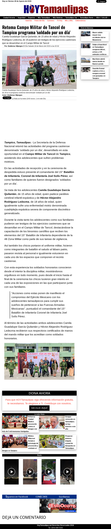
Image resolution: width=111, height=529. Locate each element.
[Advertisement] (39, 119)
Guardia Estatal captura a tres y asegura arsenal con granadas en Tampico (98, 73)
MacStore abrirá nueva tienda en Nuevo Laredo (98, 61)
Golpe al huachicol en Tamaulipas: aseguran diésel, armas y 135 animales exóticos (99, 49)
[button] (11, 472)
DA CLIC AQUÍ (39, 408)
